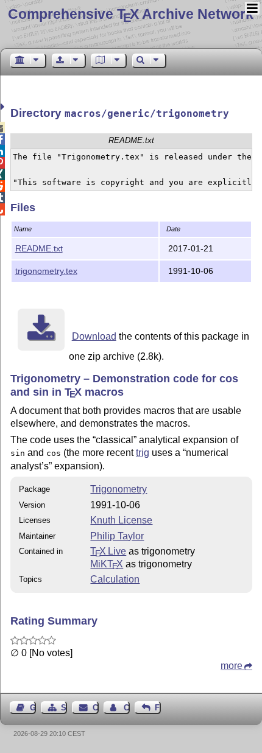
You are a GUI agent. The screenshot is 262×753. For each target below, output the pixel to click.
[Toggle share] (4, 107)
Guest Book (33, 707)
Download (94, 336)
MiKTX (106, 564)
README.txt (39, 248)
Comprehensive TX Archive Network (130, 14)
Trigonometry (118, 489)
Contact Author (127, 707)
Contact (95, 707)
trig (142, 452)
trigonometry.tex (46, 271)
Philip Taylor (117, 536)
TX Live (108, 551)
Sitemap (64, 707)
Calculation (115, 579)
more (232, 665)
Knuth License (121, 520)
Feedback (158, 707)
